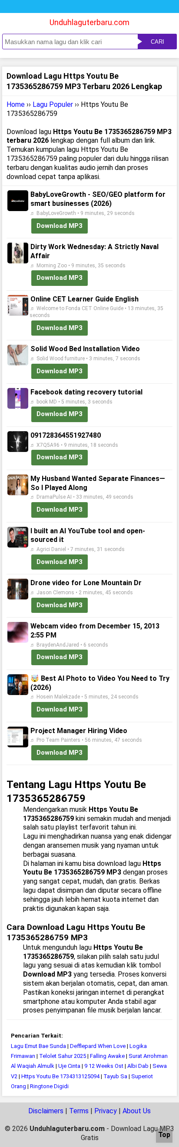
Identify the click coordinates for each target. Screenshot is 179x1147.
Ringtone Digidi (49, 1086)
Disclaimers (45, 1111)
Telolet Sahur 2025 (62, 1056)
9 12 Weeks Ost (103, 1066)
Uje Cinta (69, 1066)
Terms (79, 1111)
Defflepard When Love (98, 1046)
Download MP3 (59, 226)
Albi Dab (138, 1066)
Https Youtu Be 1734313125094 (60, 1076)
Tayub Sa (115, 1076)
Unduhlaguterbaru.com (89, 22)
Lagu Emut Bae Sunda (38, 1046)
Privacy (105, 1111)
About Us (137, 1111)
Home (16, 104)
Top (164, 1135)
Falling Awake (107, 1056)
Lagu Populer (53, 104)
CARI (157, 41)
